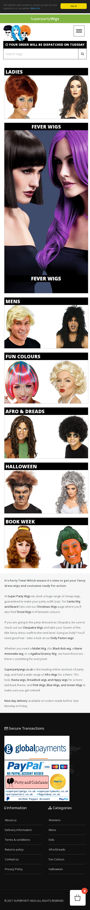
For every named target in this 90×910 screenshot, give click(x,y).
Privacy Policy (14, 869)
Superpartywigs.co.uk (18, 669)
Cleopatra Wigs (33, 627)
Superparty (45, 18)
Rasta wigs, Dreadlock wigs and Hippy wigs (39, 680)
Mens (52, 830)
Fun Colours (56, 859)
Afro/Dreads (57, 849)
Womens (55, 820)
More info (35, 8)
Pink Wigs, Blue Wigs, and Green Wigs (57, 685)
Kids (51, 840)
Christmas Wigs (47, 607)
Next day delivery (16, 701)
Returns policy (14, 849)
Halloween (56, 869)
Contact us (12, 859)
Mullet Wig (39, 648)
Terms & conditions (17, 840)
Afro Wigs (51, 675)
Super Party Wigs (19, 596)
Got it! (74, 6)
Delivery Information (18, 830)
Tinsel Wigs (24, 612)
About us (11, 820)
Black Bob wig (62, 648)
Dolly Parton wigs (62, 638)
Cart (84, 892)
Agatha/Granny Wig (43, 654)
